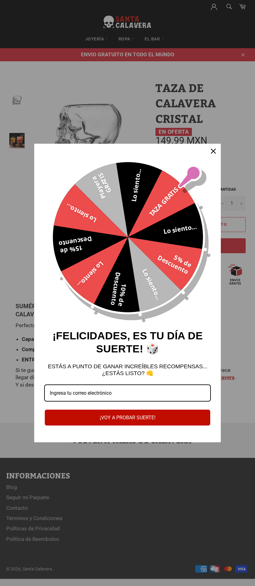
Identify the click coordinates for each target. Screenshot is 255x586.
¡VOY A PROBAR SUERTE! (127, 418)
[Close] (213, 151)
